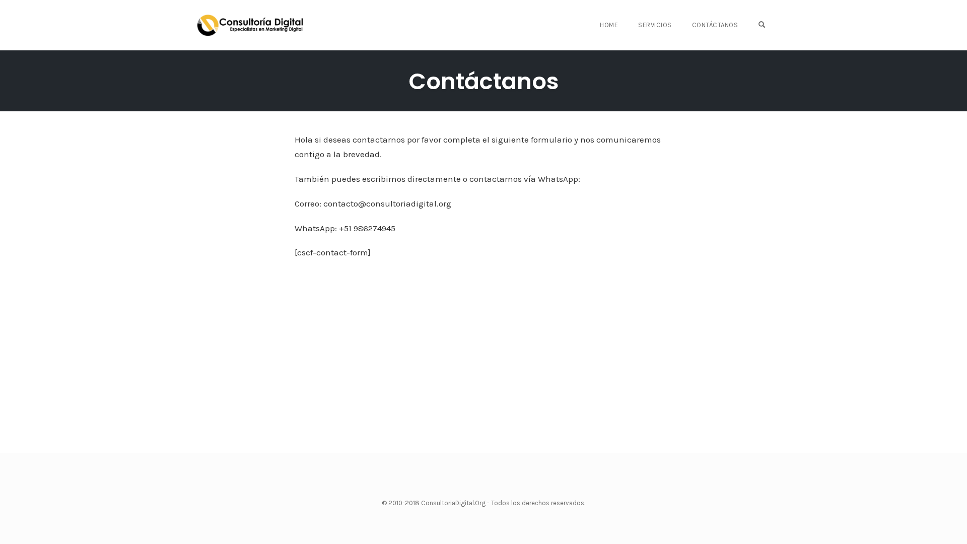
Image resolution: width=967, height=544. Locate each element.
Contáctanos (715, 25)
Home (609, 25)
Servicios (655, 25)
